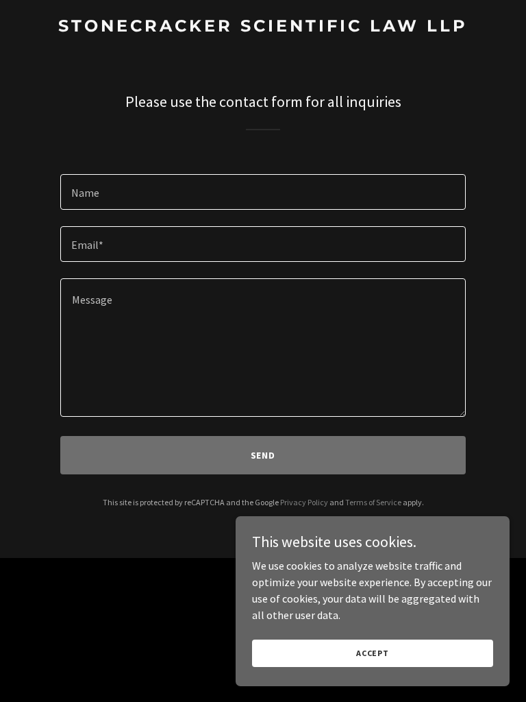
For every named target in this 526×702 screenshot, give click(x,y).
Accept (372, 653)
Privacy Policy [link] (304, 502)
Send (263, 455)
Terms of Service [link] (373, 502)
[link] (263, 27)
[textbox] (263, 192)
